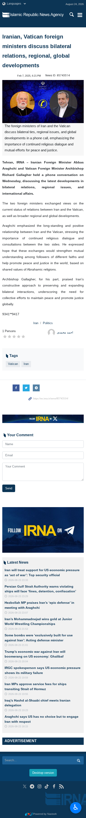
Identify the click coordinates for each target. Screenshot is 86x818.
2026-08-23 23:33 (18, 580)
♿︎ (75, 807)
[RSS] (61, 786)
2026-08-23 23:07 (18, 612)
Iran (35, 323)
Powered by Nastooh (45, 814)
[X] (25, 786)
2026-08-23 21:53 (18, 628)
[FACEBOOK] (54, 786)
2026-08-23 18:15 (18, 726)
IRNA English (37, 14)
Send (8, 488)
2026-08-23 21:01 (18, 645)
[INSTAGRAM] (39, 786)
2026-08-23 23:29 (18, 596)
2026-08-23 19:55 (18, 694)
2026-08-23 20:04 (18, 661)
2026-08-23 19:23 (18, 710)
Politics (48, 323)
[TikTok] (47, 786)
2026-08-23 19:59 (18, 677)
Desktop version (43, 772)
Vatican (13, 364)
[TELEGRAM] (32, 786)
